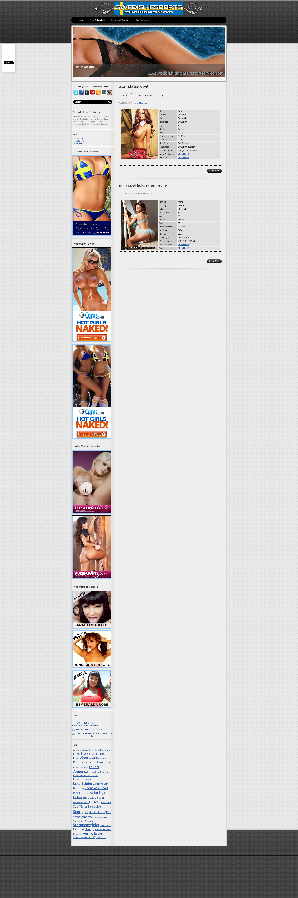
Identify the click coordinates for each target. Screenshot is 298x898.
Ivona (82, 793)
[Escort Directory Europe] (92, 736)
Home (80, 19)
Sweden (99, 829)
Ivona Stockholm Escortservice (143, 186)
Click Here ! (183, 154)
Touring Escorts (83, 837)
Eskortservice (83, 779)
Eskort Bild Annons (100, 771)
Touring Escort (92, 833)
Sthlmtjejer (100, 811)
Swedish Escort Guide (85, 66)
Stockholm (80, 143)
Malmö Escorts (81, 802)
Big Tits (95, 749)
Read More (214, 170)
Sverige (89, 829)
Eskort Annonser (86, 769)
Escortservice (99, 762)
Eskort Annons (80, 767)
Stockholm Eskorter (83, 821)
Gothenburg (100, 783)
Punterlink (77, 725)
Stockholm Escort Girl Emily (141, 95)
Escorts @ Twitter (120, 19)
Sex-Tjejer (80, 806)
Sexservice (94, 806)
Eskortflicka (79, 775)
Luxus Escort (97, 798)
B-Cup (86, 750)
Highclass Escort (96, 788)
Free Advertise (97, 19)
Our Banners (142, 19)
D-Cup (100, 757)
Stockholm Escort (101, 817)
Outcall (95, 802)
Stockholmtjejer (86, 825)
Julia (87, 792)
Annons (77, 749)
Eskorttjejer (82, 783)
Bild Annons (105, 749)
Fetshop (94, 725)
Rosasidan (106, 802)
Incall (76, 792)
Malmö (78, 141)
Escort (84, 762)
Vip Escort (99, 837)
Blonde (76, 753)
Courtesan (89, 757)
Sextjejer (80, 811)
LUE (86, 725)
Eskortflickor (91, 775)
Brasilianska (88, 753)
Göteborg (79, 138)
